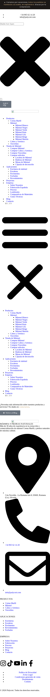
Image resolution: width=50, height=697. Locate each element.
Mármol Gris (20, 134)
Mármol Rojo (20, 132)
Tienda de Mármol (13, 146)
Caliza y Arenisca (17, 141)
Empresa (9, 183)
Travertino (14, 144)
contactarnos (24, 407)
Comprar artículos (17, 155)
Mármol (13, 123)
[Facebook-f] (31, 663)
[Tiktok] (10, 663)
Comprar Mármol (17, 148)
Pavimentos (15, 174)
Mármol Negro (21, 128)
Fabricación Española (19, 187)
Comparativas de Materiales (21, 194)
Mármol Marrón (21, 139)
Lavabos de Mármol (23, 157)
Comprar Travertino (18, 153)
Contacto (10, 201)
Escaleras (14, 171)
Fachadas (14, 176)
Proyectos (10, 180)
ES (6, 203)
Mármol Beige (21, 137)
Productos (10, 118)
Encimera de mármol (18, 169)
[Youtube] (17, 663)
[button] (25, 257)
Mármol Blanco (21, 125)
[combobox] (12, 24)
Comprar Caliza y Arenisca (21, 151)
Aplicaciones (11, 167)
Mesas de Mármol (22, 162)
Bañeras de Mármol (23, 160)
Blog (8, 199)
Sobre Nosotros (16, 185)
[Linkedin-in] (24, 663)
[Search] (1, 99)
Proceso (13, 190)
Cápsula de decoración (24, 164)
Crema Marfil (15, 121)
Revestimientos (16, 178)
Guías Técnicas (16, 197)
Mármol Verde (21, 130)
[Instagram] (3, 663)
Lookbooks (14, 192)
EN (10, 203)
